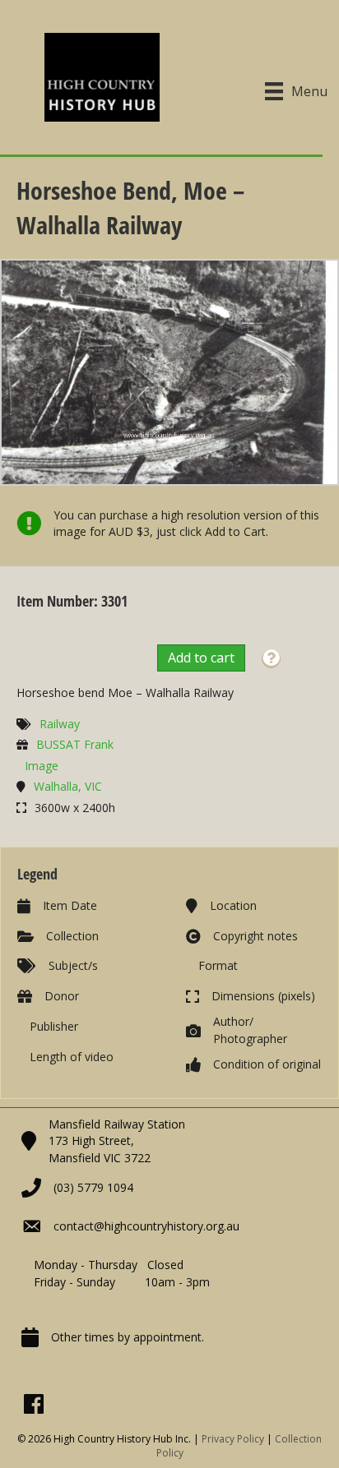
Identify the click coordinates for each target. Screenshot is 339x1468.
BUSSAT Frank (75, 744)
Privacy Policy (233, 1439)
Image (41, 765)
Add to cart (201, 658)
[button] (271, 658)
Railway (59, 724)
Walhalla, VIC (68, 786)
